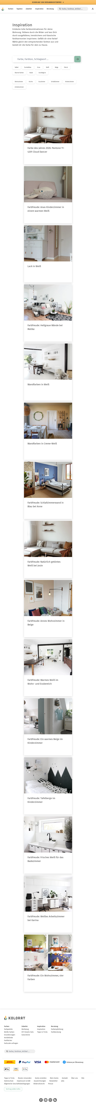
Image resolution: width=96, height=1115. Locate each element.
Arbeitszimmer (19, 87)
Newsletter (53, 1081)
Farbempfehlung (57, 1029)
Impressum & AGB (23, 1081)
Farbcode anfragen (11, 1043)
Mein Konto (54, 1078)
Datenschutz (8, 1081)
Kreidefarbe (8, 1038)
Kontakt (65, 1078)
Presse (50, 1084)
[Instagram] (50, 1100)
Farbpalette (8, 1029)
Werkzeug (25, 1029)
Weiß (47, 67)
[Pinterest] (46, 1100)
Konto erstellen (40, 1078)
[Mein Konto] (92, 9)
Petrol (66, 67)
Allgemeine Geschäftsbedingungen (17, 1084)
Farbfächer (8, 1040)
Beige (56, 67)
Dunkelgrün (42, 73)
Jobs (62, 1081)
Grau (38, 67)
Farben (10, 9)
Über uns (74, 1078)
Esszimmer (42, 81)
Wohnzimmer (19, 81)
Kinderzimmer (69, 81)
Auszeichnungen (40, 1081)
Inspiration (39, 9)
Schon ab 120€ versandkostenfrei (47, 2)
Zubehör (29, 9)
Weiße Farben (9, 1032)
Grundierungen (9, 1035)
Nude (31, 73)
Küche (31, 81)
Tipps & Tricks (42, 1032)
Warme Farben (19, 73)
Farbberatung (56, 1032)
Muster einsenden (24, 1078)
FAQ (82, 1078)
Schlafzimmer (55, 81)
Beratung (50, 9)
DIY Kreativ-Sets (28, 1032)
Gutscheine (26, 1035)
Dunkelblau (27, 67)
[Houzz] (55, 1100)
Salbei (16, 67)
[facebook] (41, 1100)
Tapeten (19, 9)
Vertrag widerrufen (13, 1089)
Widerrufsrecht (39, 1084)
